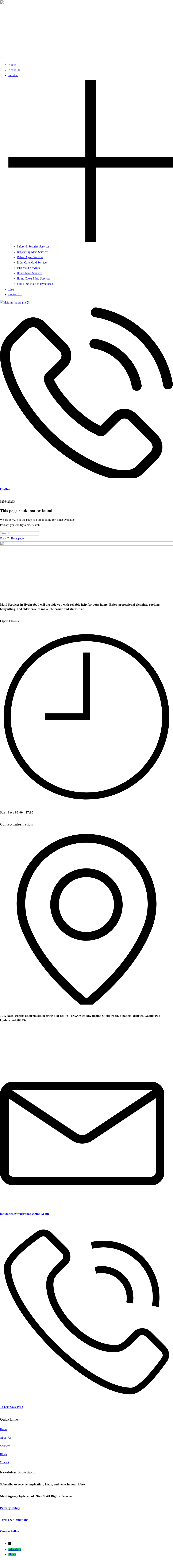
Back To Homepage (12, 538)
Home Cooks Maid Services (33, 278)
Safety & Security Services (33, 246)
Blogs (3, 1454)
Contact (4, 1462)
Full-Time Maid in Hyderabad (35, 283)
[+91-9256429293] (86, 1395)
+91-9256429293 (11, 1407)
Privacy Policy (10, 1508)
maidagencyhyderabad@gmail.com (24, 1213)
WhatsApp (14, 1549)
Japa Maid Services (28, 267)
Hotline (5, 489)
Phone (12, 1554)
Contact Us (15, 294)
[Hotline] (86, 477)
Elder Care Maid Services (32, 262)
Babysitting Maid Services (32, 252)
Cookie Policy (9, 1531)
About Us (14, 70)
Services (5, 1446)
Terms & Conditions (14, 1519)
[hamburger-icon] (1, 57)
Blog (11, 289)
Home (12, 64)
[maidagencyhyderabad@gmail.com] (86, 1201)
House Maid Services (29, 273)
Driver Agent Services (30, 257)
